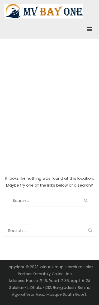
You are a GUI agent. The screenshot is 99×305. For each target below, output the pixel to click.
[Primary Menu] (89, 29)
